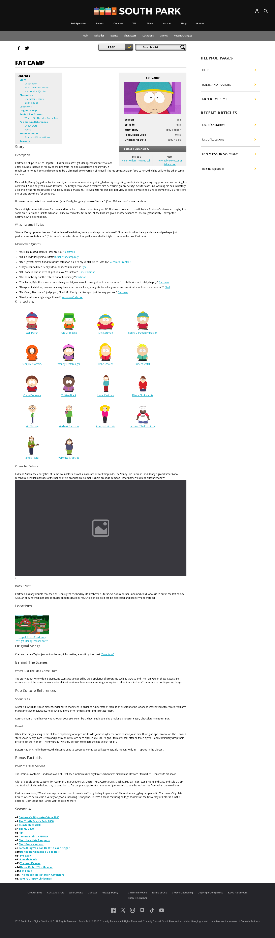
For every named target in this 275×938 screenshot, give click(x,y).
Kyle (84, 267)
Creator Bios (35, 892)
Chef (167, 287)
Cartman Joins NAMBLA (33, 836)
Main (85, 35)
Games (164, 35)
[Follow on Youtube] (161, 910)
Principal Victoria (105, 426)
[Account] (257, 11)
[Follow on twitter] (123, 910)
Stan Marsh (32, 332)
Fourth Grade (28, 859)
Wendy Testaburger (69, 364)
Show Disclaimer (137, 898)
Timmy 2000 (26, 829)
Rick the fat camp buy (66, 257)
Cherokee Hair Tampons (34, 840)
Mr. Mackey (32, 426)
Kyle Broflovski (69, 332)
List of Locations (213, 139)
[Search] (266, 11)
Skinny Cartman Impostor (142, 332)
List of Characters (213, 125)
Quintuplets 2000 (29, 825)
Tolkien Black (68, 395)
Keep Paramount (237, 892)
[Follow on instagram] (132, 910)
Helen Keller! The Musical (136, 160)
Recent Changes (183, 35)
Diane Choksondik (142, 395)
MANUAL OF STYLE (215, 99)
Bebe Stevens (105, 364)
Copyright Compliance (210, 892)
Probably (26, 855)
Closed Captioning (182, 892)
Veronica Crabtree (120, 262)
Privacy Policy (110, 892)
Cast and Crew (55, 892)
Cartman (70, 252)
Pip (21, 832)
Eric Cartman (105, 332)
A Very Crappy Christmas (36, 878)
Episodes (99, 35)
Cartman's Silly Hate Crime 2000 (39, 817)
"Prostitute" (107, 654)
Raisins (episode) (213, 169)
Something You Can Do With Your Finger (44, 848)
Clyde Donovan (32, 395)
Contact (92, 892)
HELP (205, 70)
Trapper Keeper (30, 863)
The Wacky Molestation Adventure (42, 875)
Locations (148, 35)
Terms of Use (159, 892)
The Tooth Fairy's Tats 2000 (36, 821)
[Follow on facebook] (113, 910)
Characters (130, 35)
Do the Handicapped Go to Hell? (40, 852)
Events (114, 35)
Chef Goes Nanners (31, 844)
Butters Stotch (143, 364)
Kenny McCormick (32, 364)
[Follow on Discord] (142, 910)
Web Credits (76, 892)
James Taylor (32, 457)
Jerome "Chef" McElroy (142, 426)
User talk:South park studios (220, 154)
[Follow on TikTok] (152, 910)
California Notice (137, 892)
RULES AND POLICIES (216, 84)
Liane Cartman (87, 272)
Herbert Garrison (69, 426)
